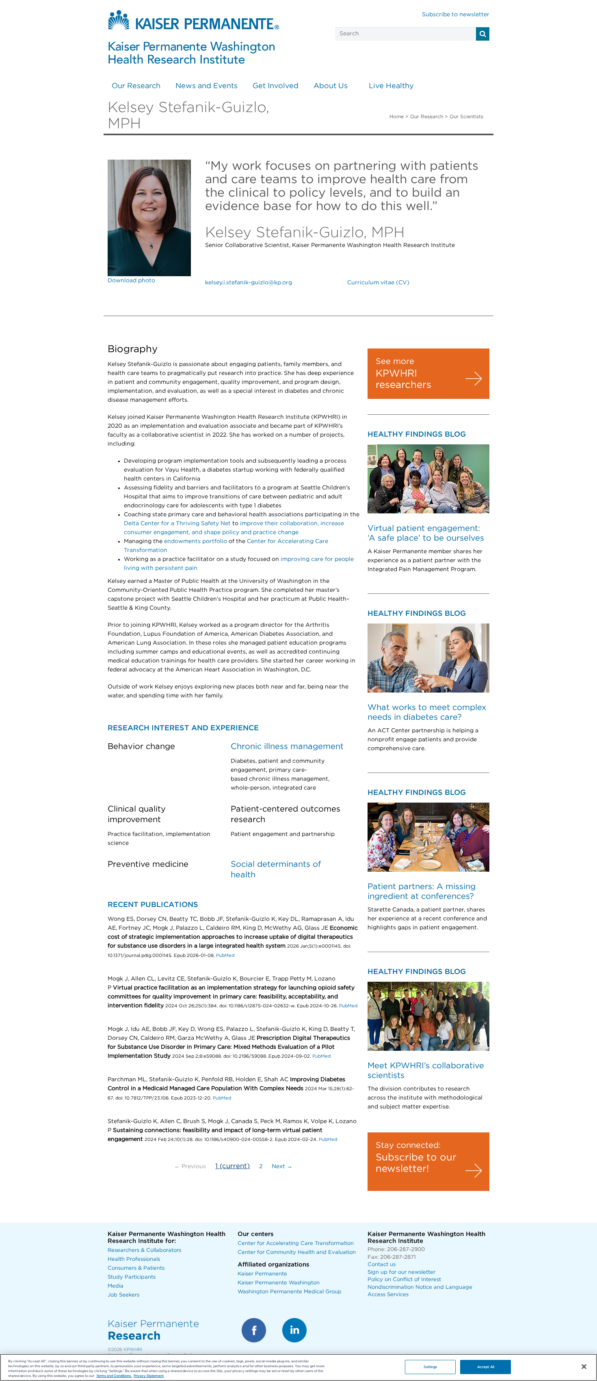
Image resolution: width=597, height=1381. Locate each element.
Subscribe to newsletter (455, 14)
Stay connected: (408, 1145)
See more (395, 361)
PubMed (225, 955)
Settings (430, 1366)
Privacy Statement (149, 1376)
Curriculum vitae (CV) (378, 283)
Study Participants (132, 1277)
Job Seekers (123, 1295)
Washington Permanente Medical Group (290, 1291)
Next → (282, 1166)
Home (396, 116)
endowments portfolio (195, 541)
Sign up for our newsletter (401, 1272)
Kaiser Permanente (262, 1274)
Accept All (485, 1366)
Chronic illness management (287, 746)
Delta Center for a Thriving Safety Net (177, 523)
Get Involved (275, 86)
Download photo (131, 281)
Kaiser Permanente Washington (279, 1283)
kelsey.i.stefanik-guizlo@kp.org (248, 283)
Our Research (136, 86)
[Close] (584, 1367)
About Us (331, 86)
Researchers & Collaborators (144, 1250)
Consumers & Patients (136, 1268)
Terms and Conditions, (114, 1376)
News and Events (206, 86)
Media (115, 1286)
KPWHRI (132, 1349)
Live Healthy (391, 86)
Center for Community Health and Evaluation (297, 1252)
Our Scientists (466, 116)
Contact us (382, 1264)
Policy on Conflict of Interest (404, 1279)
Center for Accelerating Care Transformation (296, 1243)
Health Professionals (134, 1259)
